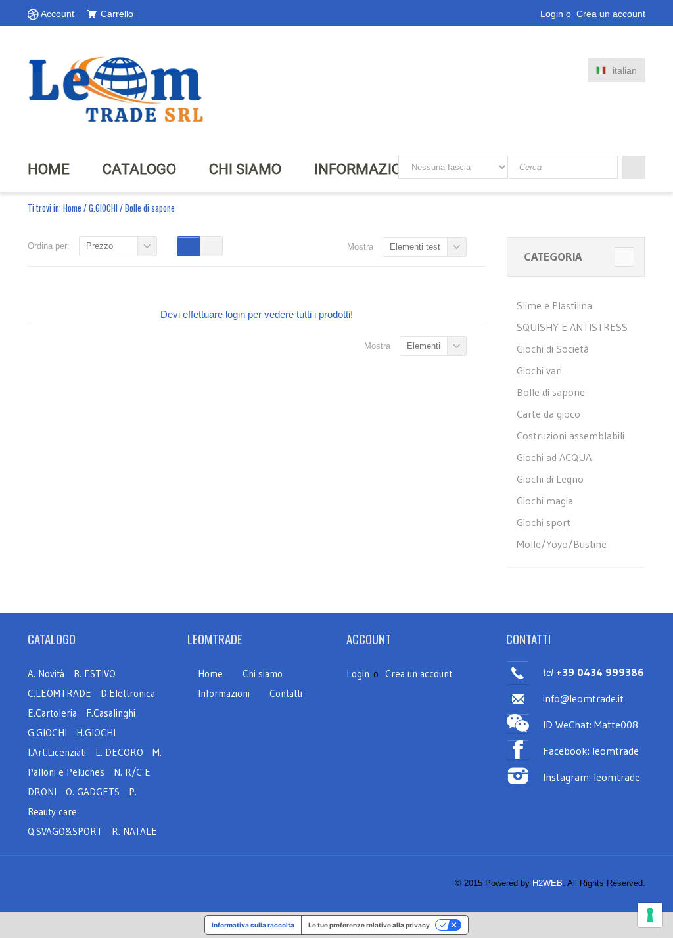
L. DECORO (119, 752)
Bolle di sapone (551, 392)
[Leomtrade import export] (116, 88)
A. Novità (46, 673)
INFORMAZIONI (365, 169)
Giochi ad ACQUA (554, 457)
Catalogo (139, 169)
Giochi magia (545, 500)
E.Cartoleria (52, 713)
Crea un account (610, 14)
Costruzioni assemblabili (570, 435)
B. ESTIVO (95, 673)
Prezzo (99, 246)
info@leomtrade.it (583, 698)
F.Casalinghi (110, 713)
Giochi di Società (553, 348)
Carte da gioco (548, 413)
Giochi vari (539, 370)
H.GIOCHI (96, 732)
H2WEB (547, 883)
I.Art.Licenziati (57, 752)
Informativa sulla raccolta (253, 925)
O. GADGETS (93, 792)
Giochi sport (543, 522)
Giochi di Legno (550, 478)
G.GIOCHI (103, 207)
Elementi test (415, 247)
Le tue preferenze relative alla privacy (369, 925)
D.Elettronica (128, 693)
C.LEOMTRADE (61, 693)
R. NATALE (134, 831)
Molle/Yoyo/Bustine (562, 543)
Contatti (285, 693)
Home (72, 207)
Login (551, 14)
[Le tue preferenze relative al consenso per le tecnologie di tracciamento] (650, 915)
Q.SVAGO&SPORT (65, 831)
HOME (49, 169)
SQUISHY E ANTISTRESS (572, 327)
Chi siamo (263, 673)
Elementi (423, 346)
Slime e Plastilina (554, 305)
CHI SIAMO (245, 169)
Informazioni (224, 693)
